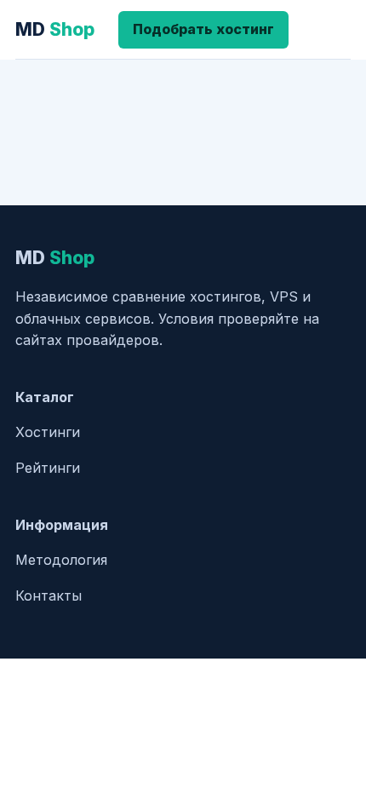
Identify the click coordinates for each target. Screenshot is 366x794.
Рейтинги (47, 467)
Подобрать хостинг (203, 28)
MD (54, 29)
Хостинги (47, 431)
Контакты (48, 595)
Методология (61, 559)
